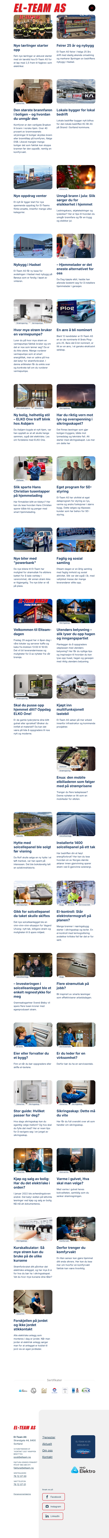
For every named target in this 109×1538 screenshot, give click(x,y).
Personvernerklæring (22, 1494)
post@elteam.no (22, 1457)
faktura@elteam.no (24, 1467)
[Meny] (92, 8)
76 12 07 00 (20, 1476)
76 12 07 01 (20, 1484)
